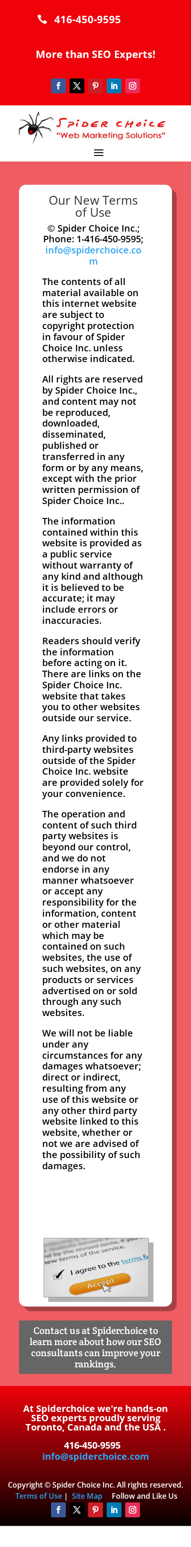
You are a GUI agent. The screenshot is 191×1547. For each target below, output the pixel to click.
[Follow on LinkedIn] (114, 85)
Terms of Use (38, 1496)
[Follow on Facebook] (58, 85)
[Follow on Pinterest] (95, 85)
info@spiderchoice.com (93, 255)
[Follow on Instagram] (132, 85)
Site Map (87, 1496)
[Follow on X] (77, 85)
